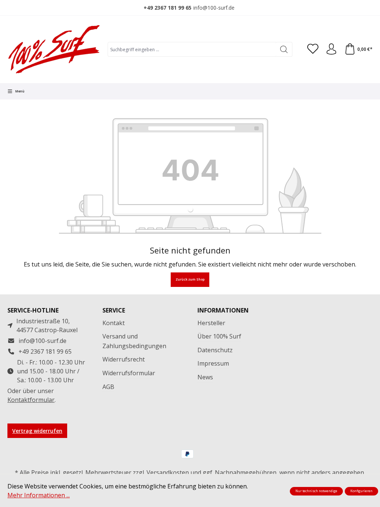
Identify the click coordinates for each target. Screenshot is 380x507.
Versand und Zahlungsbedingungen (134, 341)
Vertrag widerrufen (37, 430)
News (205, 377)
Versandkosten (168, 472)
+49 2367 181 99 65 (167, 7)
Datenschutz (215, 350)
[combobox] (192, 49)
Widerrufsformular (128, 373)
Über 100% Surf (219, 336)
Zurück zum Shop (190, 279)
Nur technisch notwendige (316, 491)
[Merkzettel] (312, 49)
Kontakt (113, 323)
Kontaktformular (31, 400)
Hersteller (211, 323)
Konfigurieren (361, 491)
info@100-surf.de (214, 7)
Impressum (213, 363)
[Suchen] (284, 49)
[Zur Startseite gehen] (53, 49)
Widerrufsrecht (123, 359)
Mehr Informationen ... (38, 495)
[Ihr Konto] (331, 49)
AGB (108, 387)
